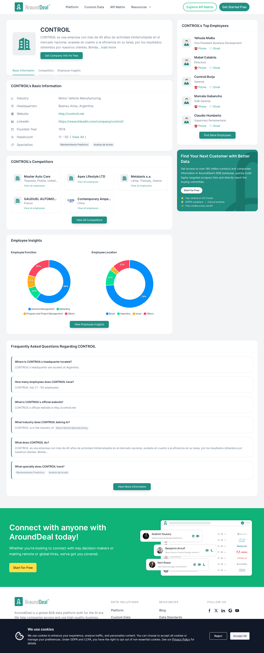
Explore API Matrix (200, 7)
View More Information (132, 486)
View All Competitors (89, 220)
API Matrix (117, 7)
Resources (139, 7)
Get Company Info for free (61, 55)
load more (108, 47)
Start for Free (191, 190)
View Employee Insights (89, 324)
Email (214, 48)
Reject (218, 636)
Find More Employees (217, 135)
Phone (200, 48)
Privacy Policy (181, 639)
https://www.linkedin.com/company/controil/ (91, 121)
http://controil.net (71, 114)
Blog (162, 610)
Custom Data (94, 7)
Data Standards (170, 617)
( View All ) (78, 137)
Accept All (239, 636)
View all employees (34, 185)
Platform (72, 7)
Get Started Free (234, 7)
